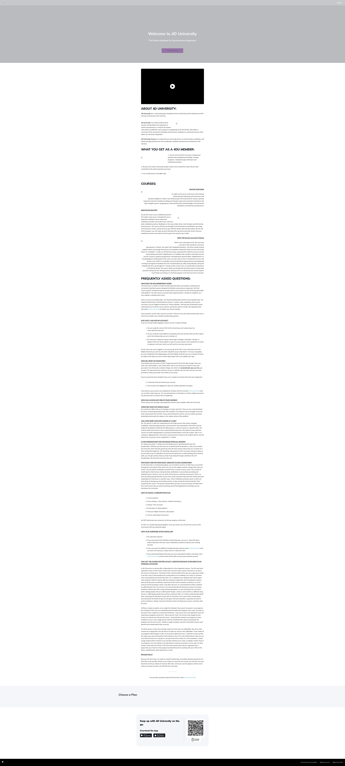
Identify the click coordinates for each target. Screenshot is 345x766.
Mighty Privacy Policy (338, 762)
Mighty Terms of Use (325, 762)
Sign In (339, 3)
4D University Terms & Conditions (309, 762)
